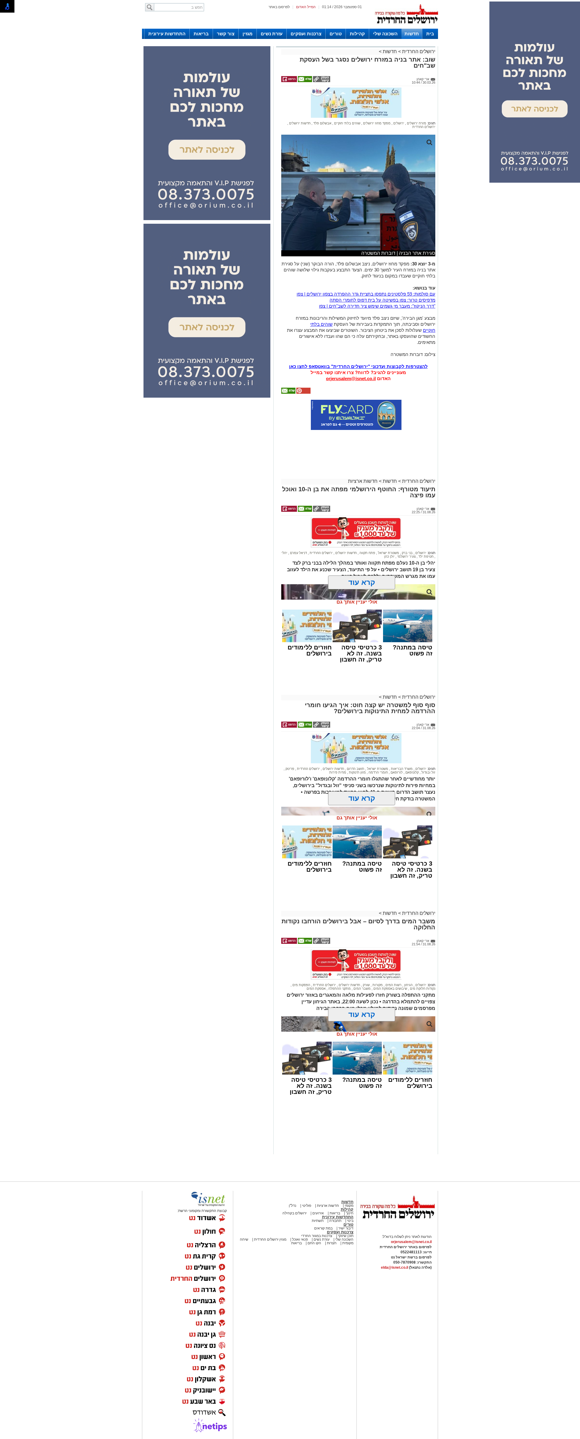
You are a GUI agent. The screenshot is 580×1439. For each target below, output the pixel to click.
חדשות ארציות (363, 481)
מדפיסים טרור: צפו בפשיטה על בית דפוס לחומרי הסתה (382, 300)
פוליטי (306, 1205)
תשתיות (318, 1221)
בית (430, 33)
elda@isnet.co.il (394, 1267)
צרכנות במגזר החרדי (316, 1236)
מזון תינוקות (357, 772)
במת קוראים (323, 1228)
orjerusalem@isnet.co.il (351, 378)
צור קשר (225, 33)
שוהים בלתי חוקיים (346, 123)
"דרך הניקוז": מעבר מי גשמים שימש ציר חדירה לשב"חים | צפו (377, 306)
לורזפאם (396, 772)
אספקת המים (316, 988)
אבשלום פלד (321, 123)
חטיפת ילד (425, 556)
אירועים (318, 1213)
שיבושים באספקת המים (389, 988)
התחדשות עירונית (166, 33)
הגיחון (408, 985)
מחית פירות (337, 772)
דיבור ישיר (345, 1228)
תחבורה (335, 1221)
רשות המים (393, 985)
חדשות (411, 33)
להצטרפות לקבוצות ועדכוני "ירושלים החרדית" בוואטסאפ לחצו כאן (358, 366)
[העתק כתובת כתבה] (321, 81)
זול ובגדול (427, 772)
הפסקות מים (301, 985)
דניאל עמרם (298, 553)
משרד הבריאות (401, 769)
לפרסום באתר (279, 7)
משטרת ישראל (388, 553)
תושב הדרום (355, 769)
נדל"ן (292, 1205)
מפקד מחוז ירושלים (376, 123)
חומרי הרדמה (378, 772)
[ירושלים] (406, 27)
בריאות (201, 33)
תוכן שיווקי (345, 1236)
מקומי (349, 1205)
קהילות (357, 33)
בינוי (350, 1221)
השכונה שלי (385, 33)
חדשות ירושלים (299, 123)
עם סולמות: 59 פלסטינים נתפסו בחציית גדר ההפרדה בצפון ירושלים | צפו (366, 293)
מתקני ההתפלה (339, 988)
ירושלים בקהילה (294, 1213)
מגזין (248, 33)
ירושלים (398, 123)
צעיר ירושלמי (406, 556)
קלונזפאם (411, 772)
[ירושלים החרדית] (397, 1223)
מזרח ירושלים (416, 123)
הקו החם (314, 1243)
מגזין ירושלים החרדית (270, 1239)
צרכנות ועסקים (306, 33)
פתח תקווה (367, 553)
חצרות (332, 1243)
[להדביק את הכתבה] (303, 392)
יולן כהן (389, 556)
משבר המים (362, 988)
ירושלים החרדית (418, 51)
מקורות (377, 985)
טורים (336, 33)
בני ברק (407, 553)
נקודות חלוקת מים (422, 988)
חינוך (349, 1213)
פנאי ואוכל (300, 1239)
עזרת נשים (271, 33)
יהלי (284, 553)
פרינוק (289, 769)
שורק (366, 985)
